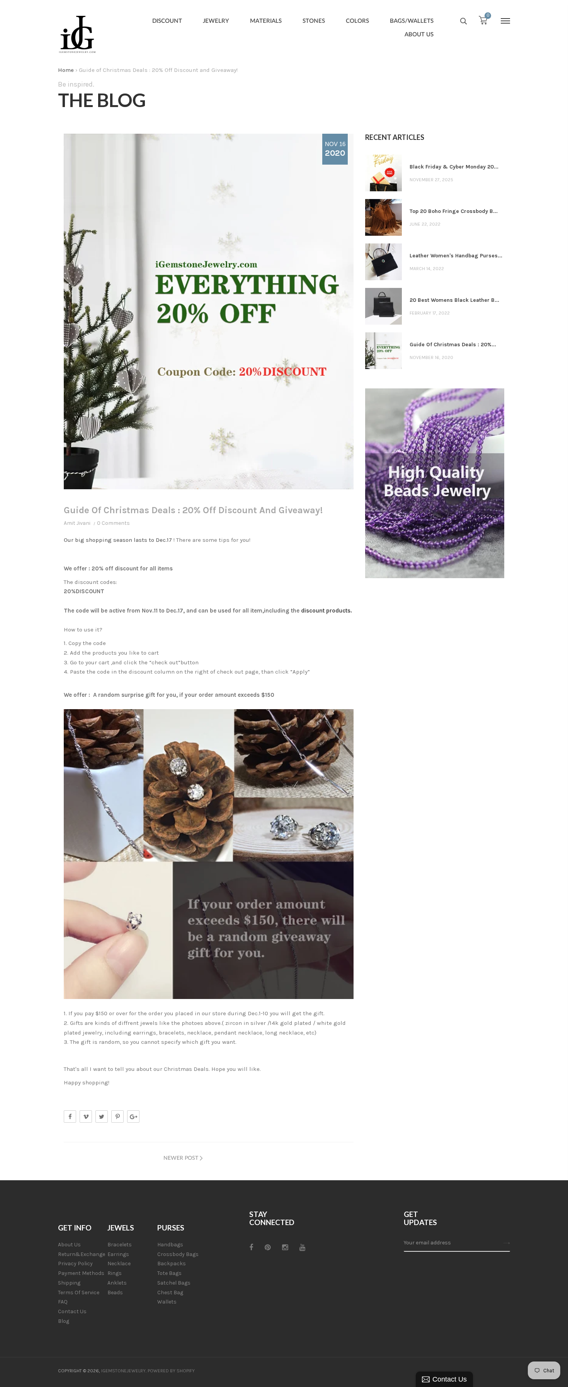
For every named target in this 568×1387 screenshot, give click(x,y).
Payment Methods (81, 1273)
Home (66, 69)
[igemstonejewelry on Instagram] (285, 1247)
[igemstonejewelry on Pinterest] (267, 1247)
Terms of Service (78, 1292)
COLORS (357, 21)
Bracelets (119, 1244)
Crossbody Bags (178, 1254)
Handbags (170, 1244)
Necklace (119, 1263)
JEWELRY (216, 21)
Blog (63, 1321)
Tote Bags (169, 1273)
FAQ (63, 1302)
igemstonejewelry (123, 1370)
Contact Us (72, 1311)
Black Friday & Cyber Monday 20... (454, 166)
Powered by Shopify (171, 1370)
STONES (314, 21)
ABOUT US (419, 34)
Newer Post (180, 1158)
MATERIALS (266, 21)
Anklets (117, 1283)
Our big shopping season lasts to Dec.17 (118, 539)
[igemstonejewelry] (77, 34)
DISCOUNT (167, 21)
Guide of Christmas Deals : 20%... (453, 344)
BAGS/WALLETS (412, 21)
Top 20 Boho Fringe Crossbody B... (454, 211)
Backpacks (171, 1263)
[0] (483, 22)
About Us (69, 1244)
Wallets (167, 1302)
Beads (115, 1292)
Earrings (118, 1254)
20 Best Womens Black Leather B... (454, 300)
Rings (114, 1273)
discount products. (326, 610)
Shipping (69, 1283)
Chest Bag (170, 1292)
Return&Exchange (81, 1254)
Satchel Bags (173, 1283)
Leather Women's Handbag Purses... (456, 255)
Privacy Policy (75, 1263)
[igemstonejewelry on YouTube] (302, 1247)
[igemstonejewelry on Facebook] (251, 1247)
